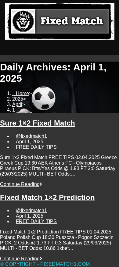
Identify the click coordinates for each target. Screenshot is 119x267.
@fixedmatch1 (31, 136)
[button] (59, 47)
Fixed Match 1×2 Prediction (47, 197)
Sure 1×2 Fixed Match (37, 123)
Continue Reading (21, 184)
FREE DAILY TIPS (36, 147)
